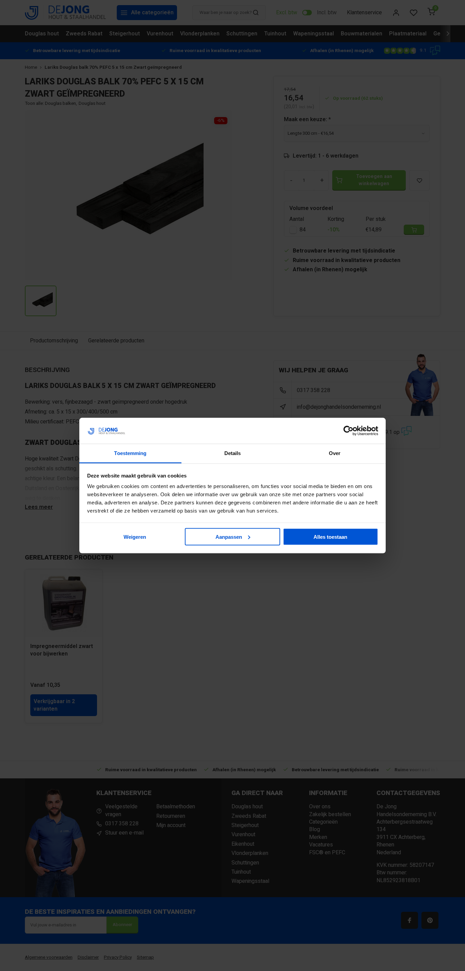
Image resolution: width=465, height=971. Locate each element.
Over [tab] (334, 453)
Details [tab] (232, 453)
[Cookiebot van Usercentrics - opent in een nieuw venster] (348, 431)
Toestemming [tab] (130, 453)
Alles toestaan (330, 536)
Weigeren (135, 536)
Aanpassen (228, 536)
